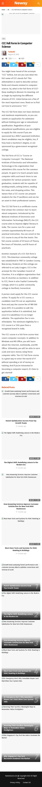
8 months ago (22, 426)
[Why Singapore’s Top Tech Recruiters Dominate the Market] (21, 748)
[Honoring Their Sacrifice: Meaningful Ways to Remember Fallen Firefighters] (21, 720)
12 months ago (22, 553)
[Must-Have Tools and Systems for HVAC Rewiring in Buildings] (21, 531)
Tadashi (11, 52)
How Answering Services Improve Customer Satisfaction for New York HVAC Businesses (21, 506)
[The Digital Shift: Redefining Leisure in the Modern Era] (21, 446)
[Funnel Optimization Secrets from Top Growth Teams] (21, 404)
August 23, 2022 (13, 54)
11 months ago (22, 512)
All (4, 38)
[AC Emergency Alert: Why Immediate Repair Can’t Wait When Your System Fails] (21, 691)
